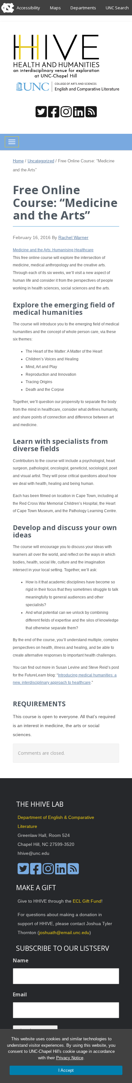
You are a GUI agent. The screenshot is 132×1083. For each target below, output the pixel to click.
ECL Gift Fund (87, 901)
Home (18, 161)
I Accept (66, 1070)
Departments (83, 8)
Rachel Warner (73, 237)
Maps (55, 8)
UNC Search (117, 8)
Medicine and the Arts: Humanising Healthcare (53, 250)
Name (21, 960)
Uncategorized (41, 161)
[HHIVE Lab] (57, 56)
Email (20, 994)
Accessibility (28, 8)
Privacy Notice (69, 1057)
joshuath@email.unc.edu (64, 932)
